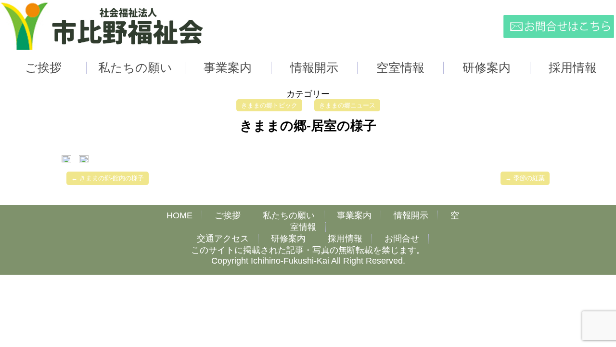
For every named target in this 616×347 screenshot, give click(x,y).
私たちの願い (289, 215)
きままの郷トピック (269, 105)
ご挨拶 (228, 215)
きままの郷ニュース (347, 105)
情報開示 (411, 215)
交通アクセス (223, 238)
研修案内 (288, 238)
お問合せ (402, 238)
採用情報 (345, 238)
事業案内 (354, 215)
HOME (179, 215)
